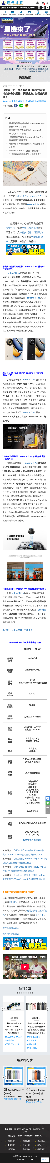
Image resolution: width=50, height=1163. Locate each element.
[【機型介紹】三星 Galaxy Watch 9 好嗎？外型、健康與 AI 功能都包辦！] (13, 1006)
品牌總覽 (11, 1141)
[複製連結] (26, 105)
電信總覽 (11, 1145)
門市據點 (46, 14)
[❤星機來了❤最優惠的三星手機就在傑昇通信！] (25, 40)
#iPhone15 (32, 1048)
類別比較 (41, 1145)
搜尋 (47, 3)
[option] (25, 40)
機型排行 (12, 14)
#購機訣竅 (23, 101)
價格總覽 (4, 14)
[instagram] (39, 8)
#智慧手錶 (9, 1040)
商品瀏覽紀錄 (47, 807)
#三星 (19, 1037)
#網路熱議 (31, 1044)
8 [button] (32, 993)
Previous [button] (5, 40)
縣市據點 (41, 1141)
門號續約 (38, 232)
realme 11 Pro (31, 463)
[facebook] (47, 8)
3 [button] (23, 62)
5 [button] (27, 62)
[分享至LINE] (21, 105)
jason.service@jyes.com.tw (29, 1136)
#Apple (36, 1037)
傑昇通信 (10, 228)
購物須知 (26, 1149)
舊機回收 (38, 14)
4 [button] (25, 62)
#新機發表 (41, 101)
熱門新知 (11, 1149)
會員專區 (38, 3)
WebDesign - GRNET (25, 1159)
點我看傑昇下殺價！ (32, 839)
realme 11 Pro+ (37, 196)
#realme (7, 101)
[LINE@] (43, 8)
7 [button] (31, 62)
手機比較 (29, 14)
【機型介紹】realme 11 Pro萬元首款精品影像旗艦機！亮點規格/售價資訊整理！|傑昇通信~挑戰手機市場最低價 (14, 4)
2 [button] (21, 62)
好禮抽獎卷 (25, 232)
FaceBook (47, 798)
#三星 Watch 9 (11, 1044)
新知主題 (26, 1145)
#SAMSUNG (10, 1037)
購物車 (43, 4)
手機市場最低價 (30, 228)
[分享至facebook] (16, 105)
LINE (47, 803)
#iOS (29, 1037)
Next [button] (44, 40)
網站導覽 (41, 1149)
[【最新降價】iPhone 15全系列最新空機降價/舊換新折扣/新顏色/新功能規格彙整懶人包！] (36, 1006)
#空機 (14, 101)
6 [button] (29, 62)
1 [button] (18, 62)
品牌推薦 (26, 1141)
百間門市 (39, 914)
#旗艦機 (32, 101)
